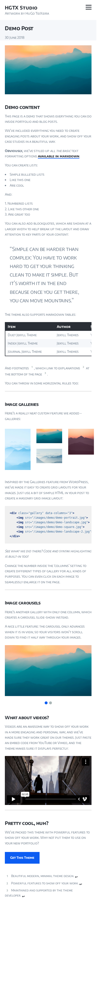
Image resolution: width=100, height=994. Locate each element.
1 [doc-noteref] (32, 366)
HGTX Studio (21, 7)
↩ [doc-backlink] (76, 877)
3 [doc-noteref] (45, 373)
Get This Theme (22, 858)
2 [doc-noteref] (83, 366)
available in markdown (58, 156)
